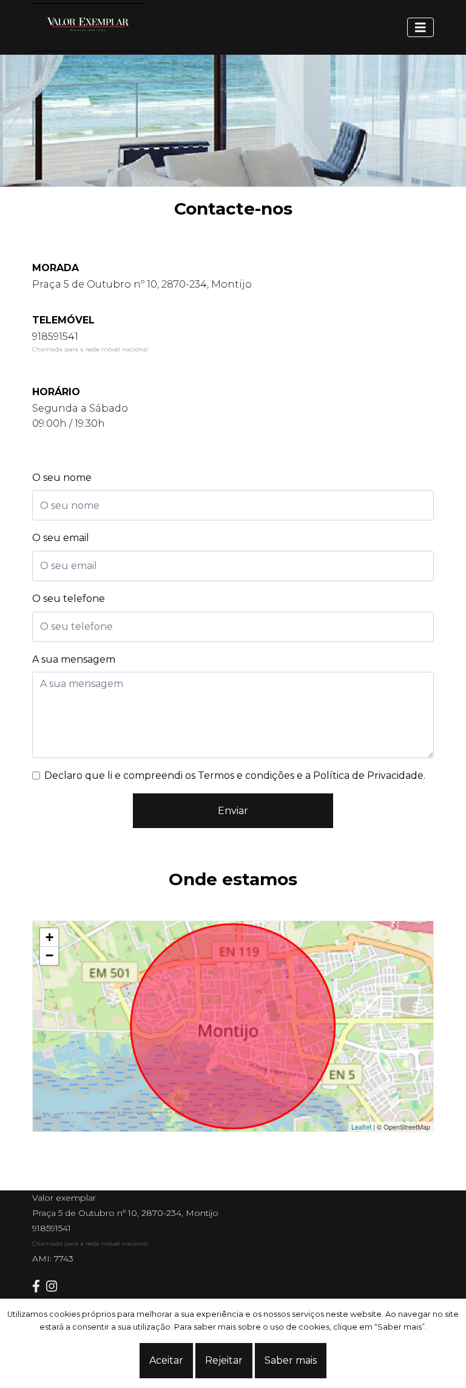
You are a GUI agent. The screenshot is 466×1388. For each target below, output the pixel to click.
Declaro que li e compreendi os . (234, 775)
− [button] (49, 955)
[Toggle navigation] (420, 27)
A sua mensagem (73, 659)
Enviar (233, 811)
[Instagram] (54, 1286)
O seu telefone (68, 598)
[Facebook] (39, 1286)
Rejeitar (224, 1360)
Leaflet (361, 1126)
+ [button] (49, 937)
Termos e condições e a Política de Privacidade (311, 775)
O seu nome (62, 477)
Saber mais (291, 1360)
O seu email (60, 538)
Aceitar (166, 1360)
